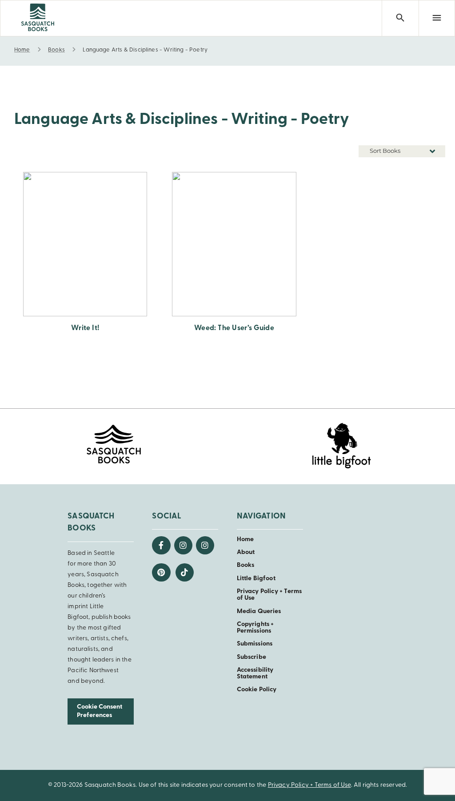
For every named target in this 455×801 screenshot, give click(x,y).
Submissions (255, 644)
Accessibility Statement (255, 673)
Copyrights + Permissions (255, 627)
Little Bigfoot (256, 578)
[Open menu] (437, 18)
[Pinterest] (161, 572)
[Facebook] (161, 545)
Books (246, 565)
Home (245, 539)
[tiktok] (185, 572)
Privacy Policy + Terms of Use (309, 785)
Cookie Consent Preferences (99, 711)
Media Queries (259, 611)
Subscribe (251, 657)
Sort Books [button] (386, 150)
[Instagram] (183, 545)
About (246, 552)
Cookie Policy (257, 689)
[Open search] (400, 18)
